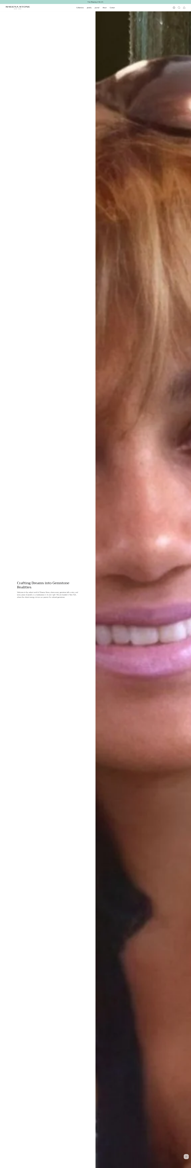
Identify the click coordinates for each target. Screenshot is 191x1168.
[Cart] (184, 7)
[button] (80, 7)
